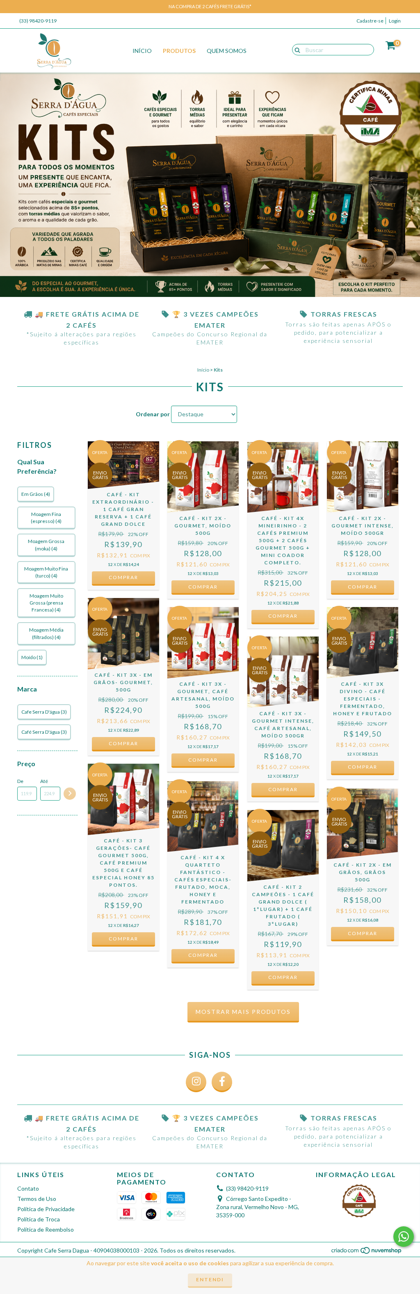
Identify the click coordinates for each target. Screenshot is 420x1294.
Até (44, 781)
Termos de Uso (36, 1198)
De (20, 781)
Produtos (179, 50)
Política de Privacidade (46, 1208)
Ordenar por (153, 414)
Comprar (123, 577)
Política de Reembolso (45, 1229)
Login (395, 21)
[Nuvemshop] (367, 1252)
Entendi (210, 1279)
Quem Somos (227, 50)
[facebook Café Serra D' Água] (222, 1082)
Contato (28, 1188)
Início (142, 50)
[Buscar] (295, 49)
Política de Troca (38, 1219)
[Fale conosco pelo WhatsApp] (403, 1236)
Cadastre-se (369, 21)
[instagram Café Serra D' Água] (196, 1082)
